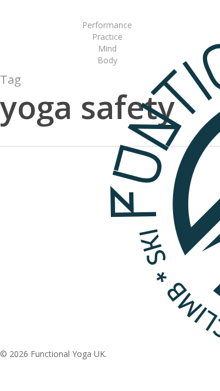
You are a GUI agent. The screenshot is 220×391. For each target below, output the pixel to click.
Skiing (89, 221)
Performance (44, 221)
